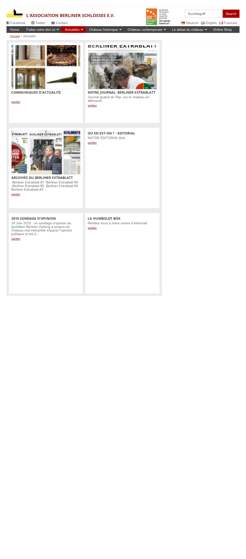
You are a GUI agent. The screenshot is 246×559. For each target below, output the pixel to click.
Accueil (15, 36)
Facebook (17, 23)
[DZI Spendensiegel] (158, 13)
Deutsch (191, 23)
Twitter (39, 23)
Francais (230, 23)
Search (231, 14)
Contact (61, 23)
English (211, 23)
